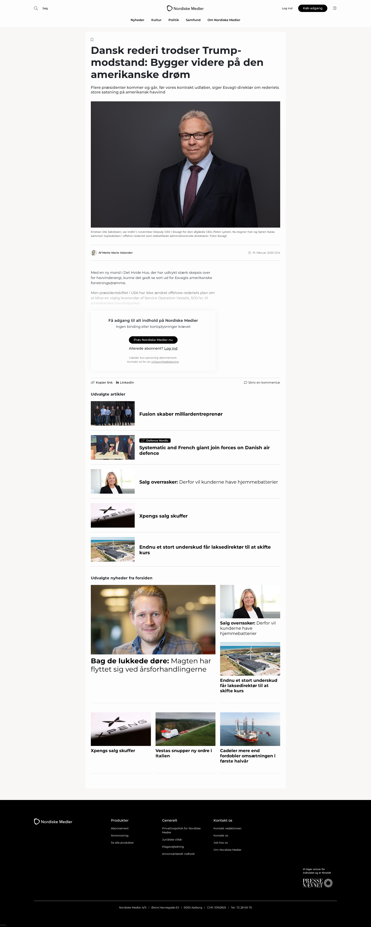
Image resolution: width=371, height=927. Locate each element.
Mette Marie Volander (117, 252)
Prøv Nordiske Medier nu (153, 340)
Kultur (156, 20)
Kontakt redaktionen (227, 828)
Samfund (193, 20)
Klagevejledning (173, 846)
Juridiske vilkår (172, 839)
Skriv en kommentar (264, 382)
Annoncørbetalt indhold (178, 854)
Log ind (170, 348)
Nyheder (137, 20)
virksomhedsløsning (165, 362)
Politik (173, 20)
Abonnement (120, 828)
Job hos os (221, 842)
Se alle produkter (122, 842)
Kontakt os (221, 835)
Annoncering (119, 835)
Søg (45, 8)
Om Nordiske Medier (224, 20)
